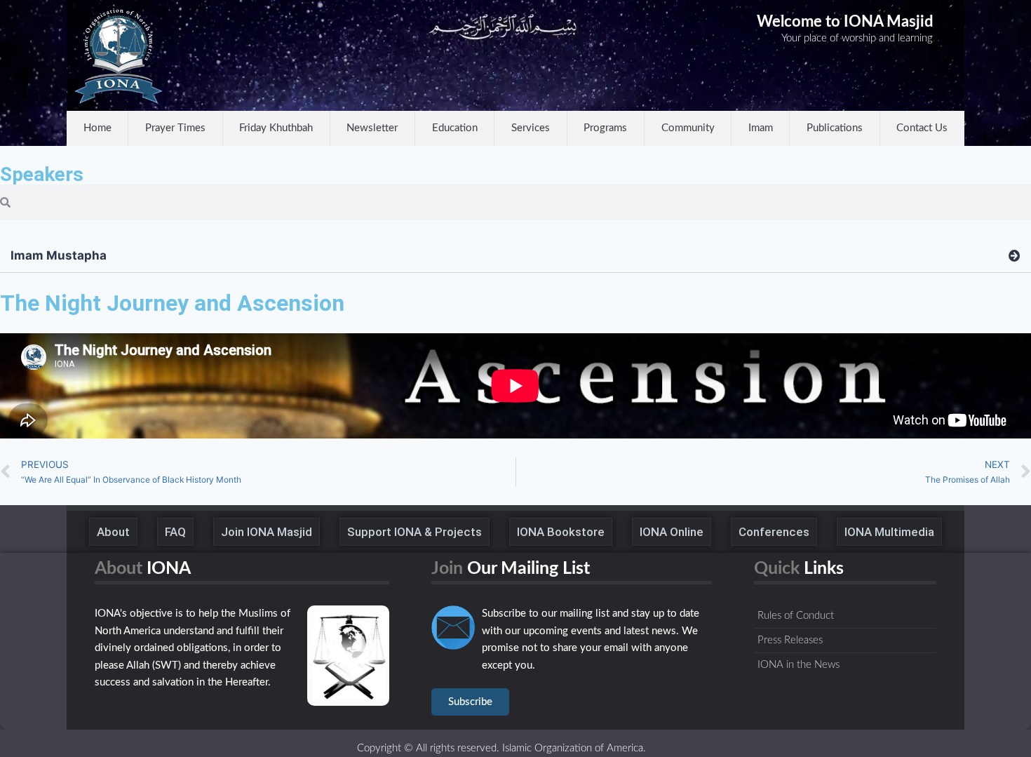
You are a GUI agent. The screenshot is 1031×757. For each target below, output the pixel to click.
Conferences (774, 532)
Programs (605, 128)
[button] (515, 256)
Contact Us (922, 128)
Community (688, 128)
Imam (760, 128)
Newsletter (372, 128)
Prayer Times (175, 128)
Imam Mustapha (59, 255)
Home (97, 128)
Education (455, 128)
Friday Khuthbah (276, 128)
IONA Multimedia (889, 532)
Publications (835, 128)
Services (530, 128)
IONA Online (671, 532)
